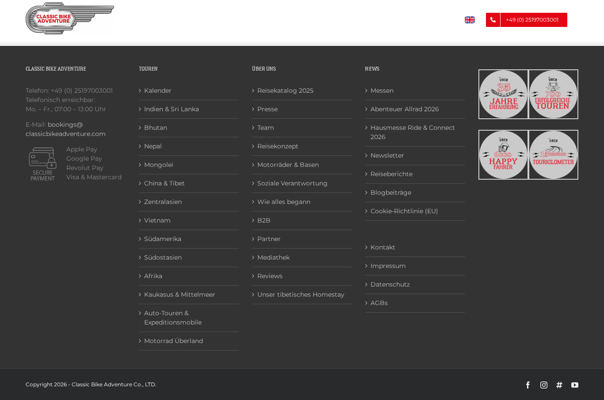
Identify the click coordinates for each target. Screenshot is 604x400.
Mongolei (158, 165)
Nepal (153, 146)
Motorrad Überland (173, 341)
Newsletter (387, 155)
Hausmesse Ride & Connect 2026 (413, 132)
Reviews (270, 276)
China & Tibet (164, 183)
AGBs (379, 303)
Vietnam (157, 220)
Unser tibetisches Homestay (300, 294)
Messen (382, 90)
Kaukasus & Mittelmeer (179, 294)
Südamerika (162, 239)
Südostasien (163, 257)
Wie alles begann (283, 202)
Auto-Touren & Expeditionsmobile (173, 317)
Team (265, 128)
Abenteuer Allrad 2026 (405, 109)
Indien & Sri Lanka (171, 109)
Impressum (388, 266)
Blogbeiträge (391, 192)
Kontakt (383, 247)
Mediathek (273, 257)
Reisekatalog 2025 (285, 90)
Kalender (158, 90)
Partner (269, 239)
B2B (264, 220)
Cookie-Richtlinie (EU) (404, 211)
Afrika (153, 276)
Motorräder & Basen (288, 165)
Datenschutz (390, 284)
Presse (267, 109)
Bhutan (155, 128)
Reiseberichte (392, 174)
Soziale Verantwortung (292, 183)
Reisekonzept (277, 146)
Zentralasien (163, 202)
